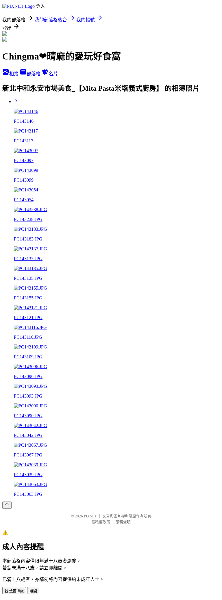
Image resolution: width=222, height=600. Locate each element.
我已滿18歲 (14, 591)
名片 (53, 73)
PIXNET (90, 516)
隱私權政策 (100, 522)
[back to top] (7, 505)
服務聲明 (123, 522)
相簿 (14, 73)
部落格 (34, 73)
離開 (33, 591)
